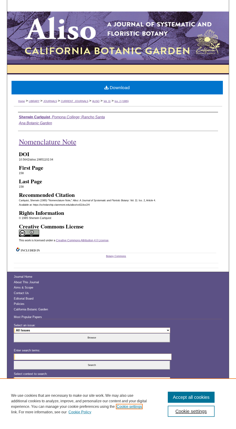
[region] (118, 403)
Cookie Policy (79, 412)
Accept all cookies (191, 397)
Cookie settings (129, 407)
